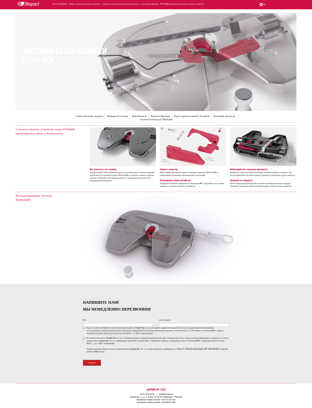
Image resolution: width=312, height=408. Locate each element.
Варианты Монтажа (160, 116)
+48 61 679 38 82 (146, 394)
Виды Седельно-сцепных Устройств (192, 116)
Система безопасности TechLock (156, 119)
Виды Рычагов (139, 116)
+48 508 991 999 (168, 403)
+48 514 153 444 (168, 400)
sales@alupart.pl (165, 394)
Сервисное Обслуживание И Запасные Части (121, 4)
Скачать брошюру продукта (89, 116)
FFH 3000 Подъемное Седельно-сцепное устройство (182, 4)
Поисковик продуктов (225, 116)
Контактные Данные (149, 4)
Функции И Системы (117, 116)
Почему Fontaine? (60, 4)
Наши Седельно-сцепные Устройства (84, 4)
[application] (164, 238)
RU (261, 4)
